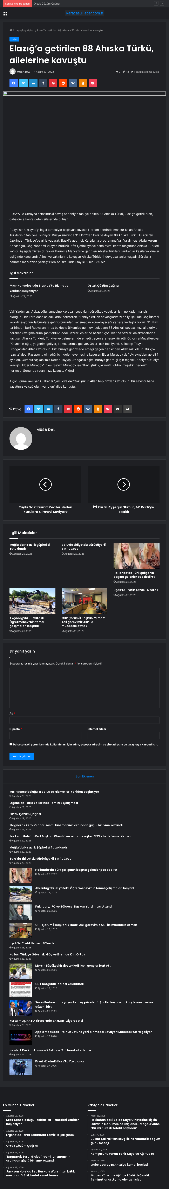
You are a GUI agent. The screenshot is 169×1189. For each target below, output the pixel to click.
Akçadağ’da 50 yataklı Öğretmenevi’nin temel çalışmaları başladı (26, 622)
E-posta (15, 729)
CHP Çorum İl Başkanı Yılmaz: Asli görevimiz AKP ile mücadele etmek (83, 622)
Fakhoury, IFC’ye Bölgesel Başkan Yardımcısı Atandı (74, 906)
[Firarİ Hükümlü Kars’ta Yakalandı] (20, 1067)
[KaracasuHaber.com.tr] (84, 13)
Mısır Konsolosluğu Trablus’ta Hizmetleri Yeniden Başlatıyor (54, 792)
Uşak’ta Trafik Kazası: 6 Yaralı (136, 590)
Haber (31, 30)
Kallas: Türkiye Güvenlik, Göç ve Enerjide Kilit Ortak (47, 954)
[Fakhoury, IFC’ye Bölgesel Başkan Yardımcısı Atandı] (20, 912)
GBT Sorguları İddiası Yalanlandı (59, 984)
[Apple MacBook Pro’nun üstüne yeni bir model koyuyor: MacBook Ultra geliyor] (20, 1037)
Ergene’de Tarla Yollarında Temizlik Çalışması (43, 803)
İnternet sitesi (97, 729)
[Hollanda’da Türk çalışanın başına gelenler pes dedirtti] (137, 556)
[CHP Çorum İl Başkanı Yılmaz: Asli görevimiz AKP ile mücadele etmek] (85, 601)
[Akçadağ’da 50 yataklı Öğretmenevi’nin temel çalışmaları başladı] (32, 601)
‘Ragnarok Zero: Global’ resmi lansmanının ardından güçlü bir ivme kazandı (66, 825)
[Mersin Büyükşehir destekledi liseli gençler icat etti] (20, 971)
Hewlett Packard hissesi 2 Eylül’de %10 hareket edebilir (50, 1050)
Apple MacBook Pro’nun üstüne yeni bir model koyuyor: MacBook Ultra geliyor (93, 1032)
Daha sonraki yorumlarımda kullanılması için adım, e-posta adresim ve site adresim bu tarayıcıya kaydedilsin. (85, 744)
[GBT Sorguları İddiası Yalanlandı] (20, 989)
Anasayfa (18, 30)
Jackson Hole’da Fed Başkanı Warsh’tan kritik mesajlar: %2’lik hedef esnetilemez (70, 836)
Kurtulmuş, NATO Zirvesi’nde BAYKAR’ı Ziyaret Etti (46, 1021)
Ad (12, 713)
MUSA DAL (23, 71)
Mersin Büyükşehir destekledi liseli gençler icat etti (73, 966)
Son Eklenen (84, 776)
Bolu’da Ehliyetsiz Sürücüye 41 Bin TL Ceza (84, 547)
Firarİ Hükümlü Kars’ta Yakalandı (59, 1061)
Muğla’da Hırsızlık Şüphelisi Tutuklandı (29, 547)
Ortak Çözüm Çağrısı (47, 3)
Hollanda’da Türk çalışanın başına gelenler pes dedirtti (135, 575)
